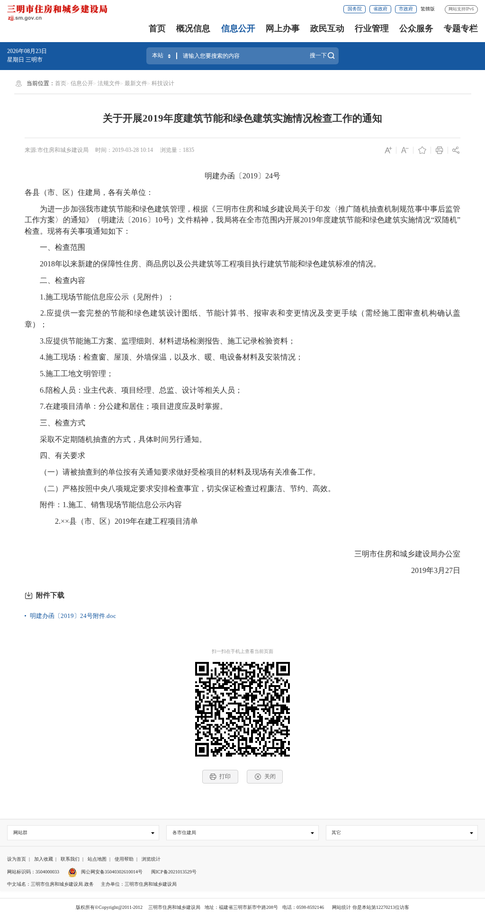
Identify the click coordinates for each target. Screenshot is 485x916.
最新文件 (136, 83)
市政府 (406, 8)
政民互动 (327, 28)
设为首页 (16, 859)
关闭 (270, 776)
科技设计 (163, 83)
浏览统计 (151, 859)
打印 (225, 776)
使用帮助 (124, 859)
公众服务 (416, 28)
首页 (157, 28)
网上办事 (283, 28)
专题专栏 (461, 28)
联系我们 (70, 859)
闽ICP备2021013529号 (174, 871)
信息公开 (238, 28)
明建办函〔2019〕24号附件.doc (73, 615)
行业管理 (372, 28)
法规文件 (109, 83)
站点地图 (97, 859)
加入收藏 (43, 859)
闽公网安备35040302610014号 (111, 871)
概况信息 (193, 28)
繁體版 (428, 8)
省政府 (380, 8)
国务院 (355, 8)
